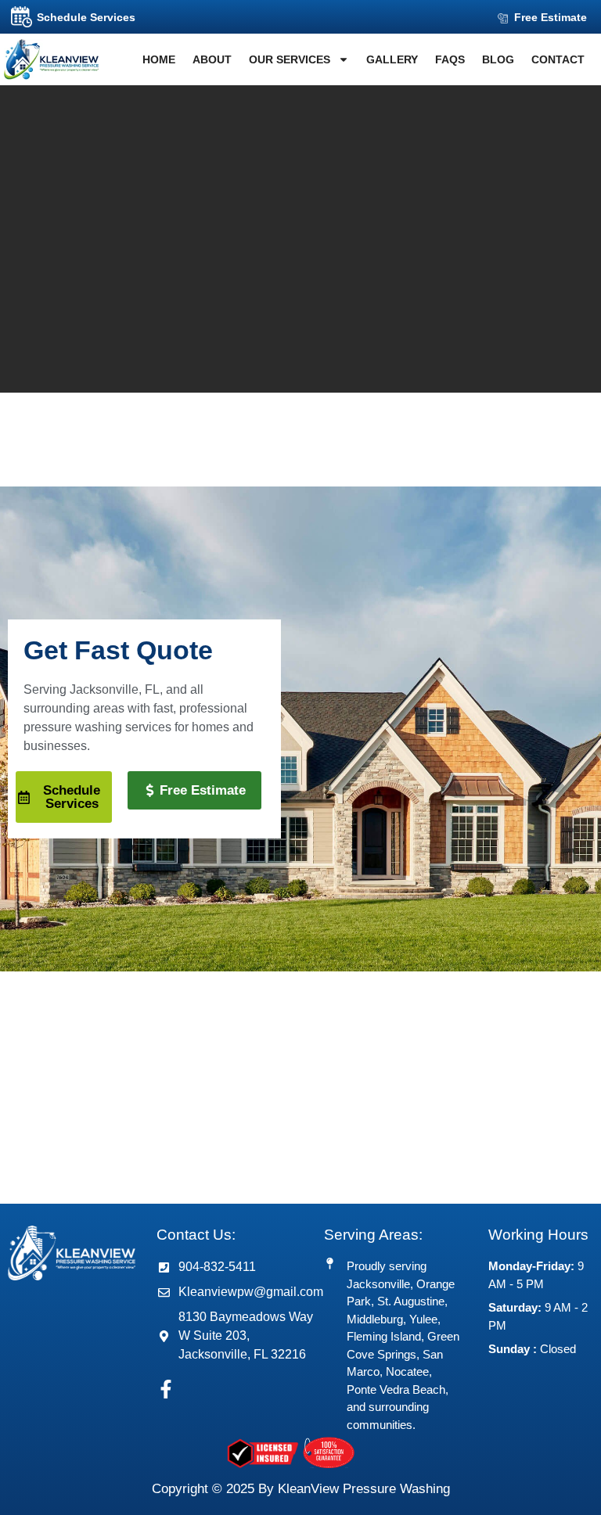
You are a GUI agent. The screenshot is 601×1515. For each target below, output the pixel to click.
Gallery (392, 59)
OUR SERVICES (289, 59)
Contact (558, 59)
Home (158, 59)
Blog (498, 59)
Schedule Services (86, 17)
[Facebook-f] (166, 1389)
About (212, 59)
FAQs (450, 59)
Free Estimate (550, 17)
